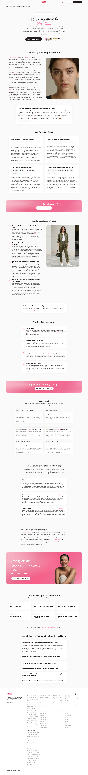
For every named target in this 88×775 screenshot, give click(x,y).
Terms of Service (76, 701)
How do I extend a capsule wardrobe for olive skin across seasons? (42, 681)
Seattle (67, 709)
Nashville (67, 727)
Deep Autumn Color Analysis (33, 754)
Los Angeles (68, 700)
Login (70, 2)
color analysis (56, 539)
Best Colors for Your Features (57, 698)
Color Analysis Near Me (32, 716)
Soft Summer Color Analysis (33, 744)
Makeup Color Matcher (32, 710)
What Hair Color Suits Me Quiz (32, 700)
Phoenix (67, 717)
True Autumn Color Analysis (33, 752)
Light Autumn (43, 729)
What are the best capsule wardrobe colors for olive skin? (40, 642)
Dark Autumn (43, 725)
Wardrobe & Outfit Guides (58, 700)
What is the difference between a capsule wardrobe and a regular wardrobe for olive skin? (42, 674)
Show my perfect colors (33, 39)
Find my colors (78, 2)
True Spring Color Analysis (33, 734)
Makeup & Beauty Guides (58, 702)
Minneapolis (68, 725)
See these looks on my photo (43, 388)
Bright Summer (43, 727)
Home (7, 6)
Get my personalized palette (20, 578)
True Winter (42, 721)
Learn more (61, 480)
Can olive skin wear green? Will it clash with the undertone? (40, 668)
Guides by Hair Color (57, 711)
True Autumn (43, 715)
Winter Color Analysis (32, 726)
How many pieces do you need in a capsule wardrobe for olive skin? (41, 657)
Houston (67, 713)
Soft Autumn (43, 713)
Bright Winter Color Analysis (33, 762)
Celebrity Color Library (45, 695)
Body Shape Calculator (32, 712)
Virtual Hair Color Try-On (32, 708)
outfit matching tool (32, 310)
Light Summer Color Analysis (33, 740)
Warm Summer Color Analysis (31, 747)
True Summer (43, 711)
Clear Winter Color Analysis (33, 764)
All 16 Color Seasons (31, 695)
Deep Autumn (43, 717)
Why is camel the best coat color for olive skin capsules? (39, 663)
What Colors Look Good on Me (48, 627)
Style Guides (12, 6)
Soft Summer (43, 707)
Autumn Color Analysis (32, 724)
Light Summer (43, 709)
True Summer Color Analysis (33, 742)
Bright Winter (43, 723)
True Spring (42, 702)
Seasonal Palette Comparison (44, 698)
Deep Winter (43, 719)
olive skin (26, 57)
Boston (66, 707)
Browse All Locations (67, 696)
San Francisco (68, 704)
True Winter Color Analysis (33, 760)
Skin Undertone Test (31, 706)
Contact (77, 704)
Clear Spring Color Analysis (33, 738)
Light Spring (43, 700)
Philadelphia (68, 715)
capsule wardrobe (14, 57)
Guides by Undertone (57, 709)
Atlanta (67, 721)
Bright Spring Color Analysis (33, 736)
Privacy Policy (77, 698)
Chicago (67, 702)
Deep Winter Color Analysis (33, 758)
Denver (67, 711)
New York (67, 698)
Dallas (66, 719)
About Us (76, 696)
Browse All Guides (57, 695)
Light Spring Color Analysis (33, 732)
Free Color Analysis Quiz (32, 697)
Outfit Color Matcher (31, 718)
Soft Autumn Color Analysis (33, 750)
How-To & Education (57, 704)
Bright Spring (43, 704)
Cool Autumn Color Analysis (33, 756)
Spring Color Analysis (32, 720)
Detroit (66, 723)
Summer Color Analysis (32, 722)
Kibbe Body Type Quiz (32, 714)
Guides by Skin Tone (57, 707)
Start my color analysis (43, 208)
